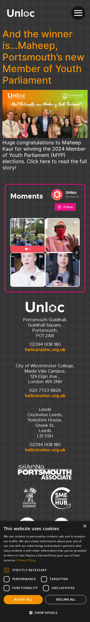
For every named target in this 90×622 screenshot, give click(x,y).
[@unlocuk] (57, 194)
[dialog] (45, 571)
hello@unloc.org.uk (45, 350)
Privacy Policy (26, 560)
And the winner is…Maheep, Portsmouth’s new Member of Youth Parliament (43, 57)
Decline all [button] (65, 599)
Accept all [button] (23, 599)
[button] (45, 612)
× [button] (84, 526)
